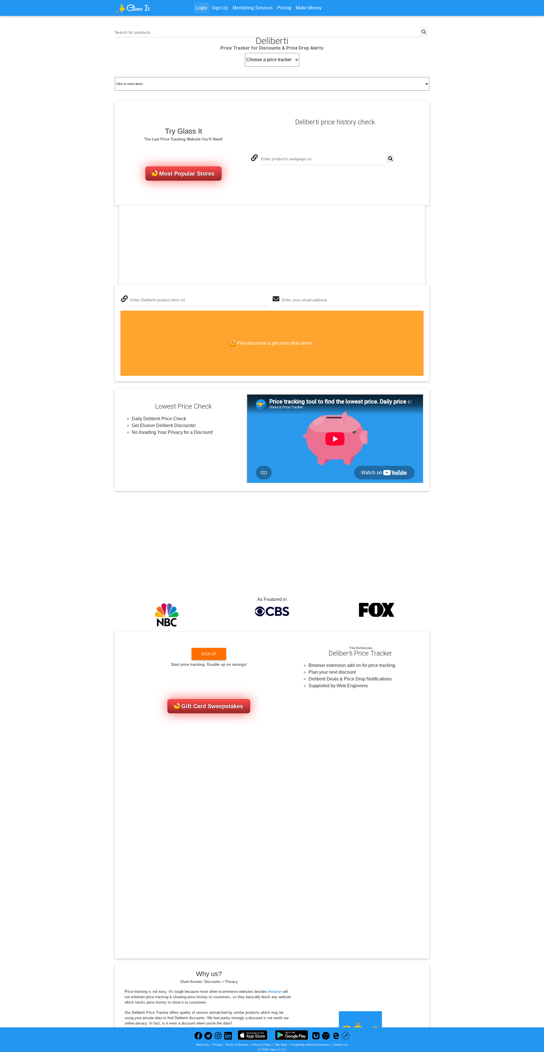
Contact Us (340, 1044)
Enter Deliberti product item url (157, 300)
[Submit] (390, 159)
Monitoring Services (253, 7)
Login (201, 7)
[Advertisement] (272, 245)
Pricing (284, 7)
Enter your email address (304, 300)
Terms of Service (236, 1044)
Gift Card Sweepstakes (212, 706)
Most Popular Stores (186, 173)
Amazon (275, 991)
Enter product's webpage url (286, 159)
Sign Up (220, 7)
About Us (202, 1044)
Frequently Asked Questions (309, 1044)
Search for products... (134, 32)
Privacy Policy (261, 1044)
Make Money (309, 7)
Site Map (281, 1044)
